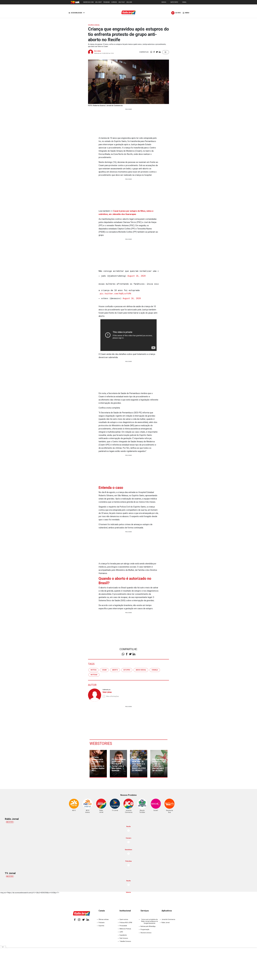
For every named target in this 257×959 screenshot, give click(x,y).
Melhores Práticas (125, 929)
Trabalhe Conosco (125, 941)
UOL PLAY (121, 2)
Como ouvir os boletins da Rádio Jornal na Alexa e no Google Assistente (149, 921)
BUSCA (164, 2)
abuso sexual (141, 670)
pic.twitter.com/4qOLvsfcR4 (115, 293)
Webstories (101, 743)
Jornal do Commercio (168, 919)
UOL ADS (129, 2)
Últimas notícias (104, 919)
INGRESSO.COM (88, 2)
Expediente (123, 935)
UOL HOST (98, 2)
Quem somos (124, 919)
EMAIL (184, 2)
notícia (93, 670)
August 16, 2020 (136, 276)
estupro (126, 670)
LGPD (121, 932)
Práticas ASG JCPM (126, 922)
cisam (104, 670)
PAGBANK (106, 2)
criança (155, 670)
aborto (115, 670)
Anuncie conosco (146, 932)
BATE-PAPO (174, 2)
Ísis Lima (97, 51)
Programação (145, 929)
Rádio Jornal (165, 922)
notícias (94, 674)
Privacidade (123, 925)
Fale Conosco (124, 938)
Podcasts (102, 922)
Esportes (101, 925)
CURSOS (114, 2)
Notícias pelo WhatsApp (148, 926)
